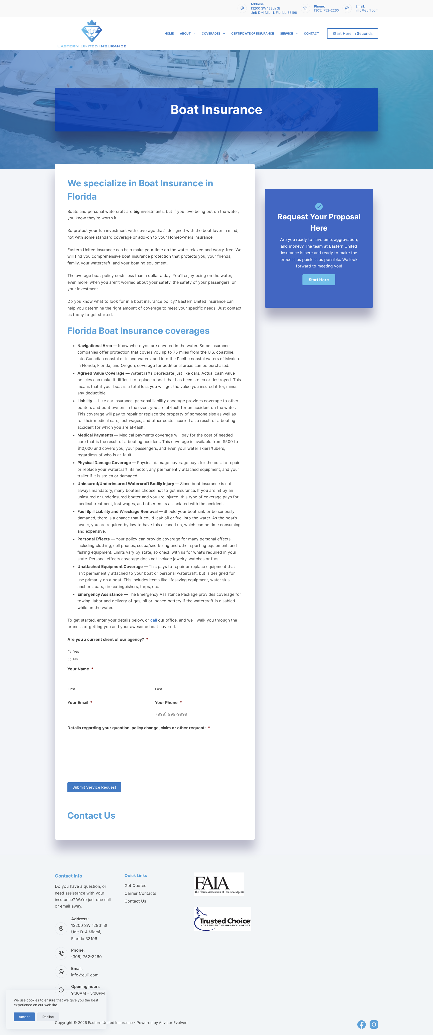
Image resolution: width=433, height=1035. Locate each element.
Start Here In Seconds (353, 33)
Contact (311, 33)
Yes (76, 651)
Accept (24, 1017)
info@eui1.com (367, 10)
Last (158, 689)
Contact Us (135, 901)
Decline (48, 1017)
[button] (318, 279)
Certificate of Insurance (252, 33)
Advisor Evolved (173, 1022)
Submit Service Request (94, 787)
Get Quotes (135, 885)
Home (169, 33)
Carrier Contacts (140, 893)
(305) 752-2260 (326, 10)
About (185, 33)
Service (286, 33)
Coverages (211, 33)
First (71, 689)
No (75, 659)
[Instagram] (374, 1024)
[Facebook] (361, 1024)
